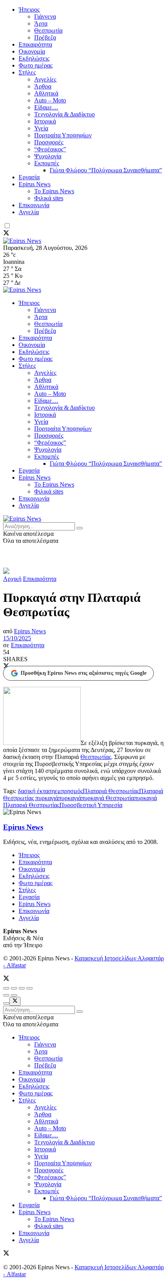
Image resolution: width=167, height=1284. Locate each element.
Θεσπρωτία (48, 30)
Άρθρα (42, 86)
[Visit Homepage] (22, 240)
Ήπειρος (29, 9)
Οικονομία (32, 51)
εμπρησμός (69, 791)
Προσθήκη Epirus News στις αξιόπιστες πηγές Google (83, 673)
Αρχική (12, 578)
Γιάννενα (45, 16)
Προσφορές (48, 142)
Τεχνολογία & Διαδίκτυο (64, 114)
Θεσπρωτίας (95, 757)
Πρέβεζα (45, 37)
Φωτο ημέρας (35, 65)
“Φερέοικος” (50, 149)
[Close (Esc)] (6, 988)
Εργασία (29, 177)
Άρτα (40, 23)
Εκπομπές (46, 163)
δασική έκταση (36, 791)
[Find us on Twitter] (6, 233)
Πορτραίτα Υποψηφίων (63, 135)
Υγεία (41, 128)
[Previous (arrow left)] (6, 995)
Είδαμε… (46, 107)
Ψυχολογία (47, 156)
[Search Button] (80, 528)
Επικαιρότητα (35, 44)
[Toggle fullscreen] (22, 988)
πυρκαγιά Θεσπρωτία (107, 798)
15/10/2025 (17, 638)
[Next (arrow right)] (14, 995)
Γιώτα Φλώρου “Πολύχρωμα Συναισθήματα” (106, 170)
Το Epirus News (54, 191)
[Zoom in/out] (29, 988)
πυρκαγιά (69, 798)
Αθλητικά (46, 93)
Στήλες (27, 72)
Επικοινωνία (34, 205)
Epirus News (34, 184)
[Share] (14, 988)
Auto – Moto (50, 100)
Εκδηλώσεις (34, 58)
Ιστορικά (45, 121)
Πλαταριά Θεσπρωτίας (111, 791)
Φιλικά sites (48, 198)
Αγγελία (29, 212)
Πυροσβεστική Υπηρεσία (90, 805)
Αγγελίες (45, 79)
